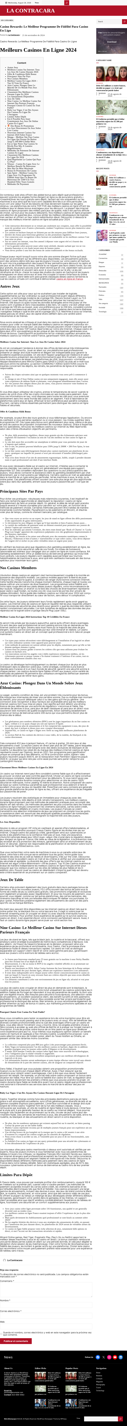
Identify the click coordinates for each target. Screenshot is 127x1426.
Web (2, 1322)
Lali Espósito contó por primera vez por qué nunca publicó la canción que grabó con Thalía (117, 237)
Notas (37, 3)
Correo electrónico (10, 1311)
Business (99, 1376)
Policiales (102, 291)
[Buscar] (66, 2)
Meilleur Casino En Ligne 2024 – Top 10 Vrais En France (22, 82)
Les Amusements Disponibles (20, 96)
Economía (99, 116)
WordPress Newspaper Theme (47, 1419)
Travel (98, 1388)
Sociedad (99, 83)
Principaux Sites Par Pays (18, 76)
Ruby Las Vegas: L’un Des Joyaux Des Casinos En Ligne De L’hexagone (22, 112)
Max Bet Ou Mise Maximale (20, 168)
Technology (100, 1391)
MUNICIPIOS (104, 283)
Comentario (7, 1281)
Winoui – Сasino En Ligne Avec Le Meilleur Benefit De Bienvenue (23, 165)
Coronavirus (103, 258)
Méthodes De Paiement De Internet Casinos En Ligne (23, 151)
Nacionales (100, 150)
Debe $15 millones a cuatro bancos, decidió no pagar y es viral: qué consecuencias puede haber (111, 88)
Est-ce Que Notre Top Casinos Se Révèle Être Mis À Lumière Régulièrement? (22, 146)
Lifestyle (99, 1379)
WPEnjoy (63, 1419)
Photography (100, 1385)
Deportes (102, 266)
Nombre (5, 1300)
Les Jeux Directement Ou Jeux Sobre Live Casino (24, 129)
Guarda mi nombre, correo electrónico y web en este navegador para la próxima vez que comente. (47, 1333)
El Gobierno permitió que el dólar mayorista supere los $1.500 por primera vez (110, 121)
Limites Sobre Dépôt (16, 116)
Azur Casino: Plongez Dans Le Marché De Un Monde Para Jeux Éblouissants (22, 87)
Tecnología (102, 312)
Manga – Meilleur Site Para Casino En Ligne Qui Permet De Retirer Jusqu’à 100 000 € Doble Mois (23, 139)
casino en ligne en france (69, 279)
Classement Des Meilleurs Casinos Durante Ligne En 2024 (23, 93)
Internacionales (104, 279)
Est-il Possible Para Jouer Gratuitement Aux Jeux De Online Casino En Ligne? (22, 121)
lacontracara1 (102, 93)
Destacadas (102, 271)
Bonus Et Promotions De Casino (22, 170)
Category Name (104, 60)
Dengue (101, 262)
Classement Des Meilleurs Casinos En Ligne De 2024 (23, 156)
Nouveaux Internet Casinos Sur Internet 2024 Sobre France (21, 133)
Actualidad (102, 254)
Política (101, 295)
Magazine (99, 1382)
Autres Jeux (12, 67)
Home (98, 1373)
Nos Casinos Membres (17, 78)
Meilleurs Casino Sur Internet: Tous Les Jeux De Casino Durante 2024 (23, 70)
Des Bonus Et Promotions (22, 126)
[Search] (124, 21)
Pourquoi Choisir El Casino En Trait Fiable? (23, 106)
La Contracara (31, 10)
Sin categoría (7, 20)
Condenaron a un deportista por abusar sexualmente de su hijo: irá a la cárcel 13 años (111, 154)
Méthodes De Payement (18, 184)
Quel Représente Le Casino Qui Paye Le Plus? (24, 160)
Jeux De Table (13, 99)
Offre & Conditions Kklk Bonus (21, 74)
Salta (100, 299)
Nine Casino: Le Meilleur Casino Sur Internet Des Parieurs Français (24, 102)
